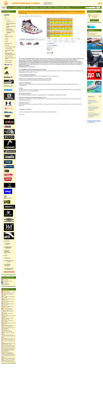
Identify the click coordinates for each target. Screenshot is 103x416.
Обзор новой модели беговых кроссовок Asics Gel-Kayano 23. (8, 346)
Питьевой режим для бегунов (9, 292)
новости (91, 96)
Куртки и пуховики (8, 48)
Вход (88, 32)
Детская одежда (8, 60)
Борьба (6, 34)
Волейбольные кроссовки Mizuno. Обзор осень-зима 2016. (8, 339)
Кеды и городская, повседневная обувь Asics (10, 54)
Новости (50, 7)
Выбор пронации (6, 291)
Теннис (6, 39)
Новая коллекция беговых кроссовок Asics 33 (7, 307)
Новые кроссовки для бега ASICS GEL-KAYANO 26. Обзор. (8, 361)
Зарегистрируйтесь (92, 34)
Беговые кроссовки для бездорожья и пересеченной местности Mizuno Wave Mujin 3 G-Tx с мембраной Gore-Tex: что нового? (8, 354)
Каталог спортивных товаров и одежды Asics (39, 11)
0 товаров (94, 16)
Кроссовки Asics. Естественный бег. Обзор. (6, 331)
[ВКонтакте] (48, 53)
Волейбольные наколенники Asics (10, 30)
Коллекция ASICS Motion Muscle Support (7, 321)
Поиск (88, 7)
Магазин (68, 7)
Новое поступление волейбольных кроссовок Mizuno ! (93, 102)
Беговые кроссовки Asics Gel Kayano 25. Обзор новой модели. (8, 359)
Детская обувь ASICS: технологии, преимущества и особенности (7, 311)
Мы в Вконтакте (6, 283)
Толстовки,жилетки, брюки (10, 46)
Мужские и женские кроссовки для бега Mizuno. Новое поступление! (94, 115)
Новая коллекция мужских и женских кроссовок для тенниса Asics (93, 109)
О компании (22, 7)
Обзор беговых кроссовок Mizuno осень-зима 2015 (7, 326)
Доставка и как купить (59, 7)
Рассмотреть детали (30, 39)
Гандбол (6, 38)
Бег (5, 17)
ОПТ (28, 7)
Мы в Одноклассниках (7, 281)
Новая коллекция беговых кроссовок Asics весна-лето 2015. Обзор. (8, 336)
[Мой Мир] (52, 53)
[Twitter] (49, 53)
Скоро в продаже (34, 7)
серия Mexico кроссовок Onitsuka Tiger (7, 314)
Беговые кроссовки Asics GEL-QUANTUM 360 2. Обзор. (8, 344)
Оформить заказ (94, 20)
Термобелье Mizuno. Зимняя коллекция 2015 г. (8, 328)
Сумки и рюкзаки (8, 62)
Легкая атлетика (8, 43)
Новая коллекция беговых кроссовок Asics (7, 302)
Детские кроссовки (8, 55)
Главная (4, 7)
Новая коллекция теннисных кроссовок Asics (8, 304)
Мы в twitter (5, 282)
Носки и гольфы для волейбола (10, 32)
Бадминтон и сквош (9, 36)
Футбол (6, 41)
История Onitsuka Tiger (7, 308)
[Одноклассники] (51, 53)
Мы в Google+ (5, 279)
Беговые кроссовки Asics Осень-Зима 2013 (7, 319)
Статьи (9, 7)
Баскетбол (7, 45)
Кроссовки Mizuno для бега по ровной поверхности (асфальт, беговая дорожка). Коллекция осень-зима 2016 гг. (8, 349)
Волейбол (53, 11)
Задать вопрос (43, 7)
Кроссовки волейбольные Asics (63, 11)
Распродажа (15, 7)
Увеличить (23, 39)
